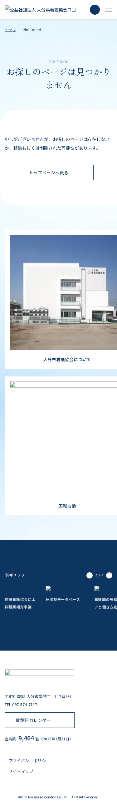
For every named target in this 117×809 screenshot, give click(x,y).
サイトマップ (20, 771)
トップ (10, 29)
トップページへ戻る (48, 172)
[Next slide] (109, 575)
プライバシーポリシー (28, 760)
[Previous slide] (89, 575)
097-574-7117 (24, 704)
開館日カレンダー (33, 720)
